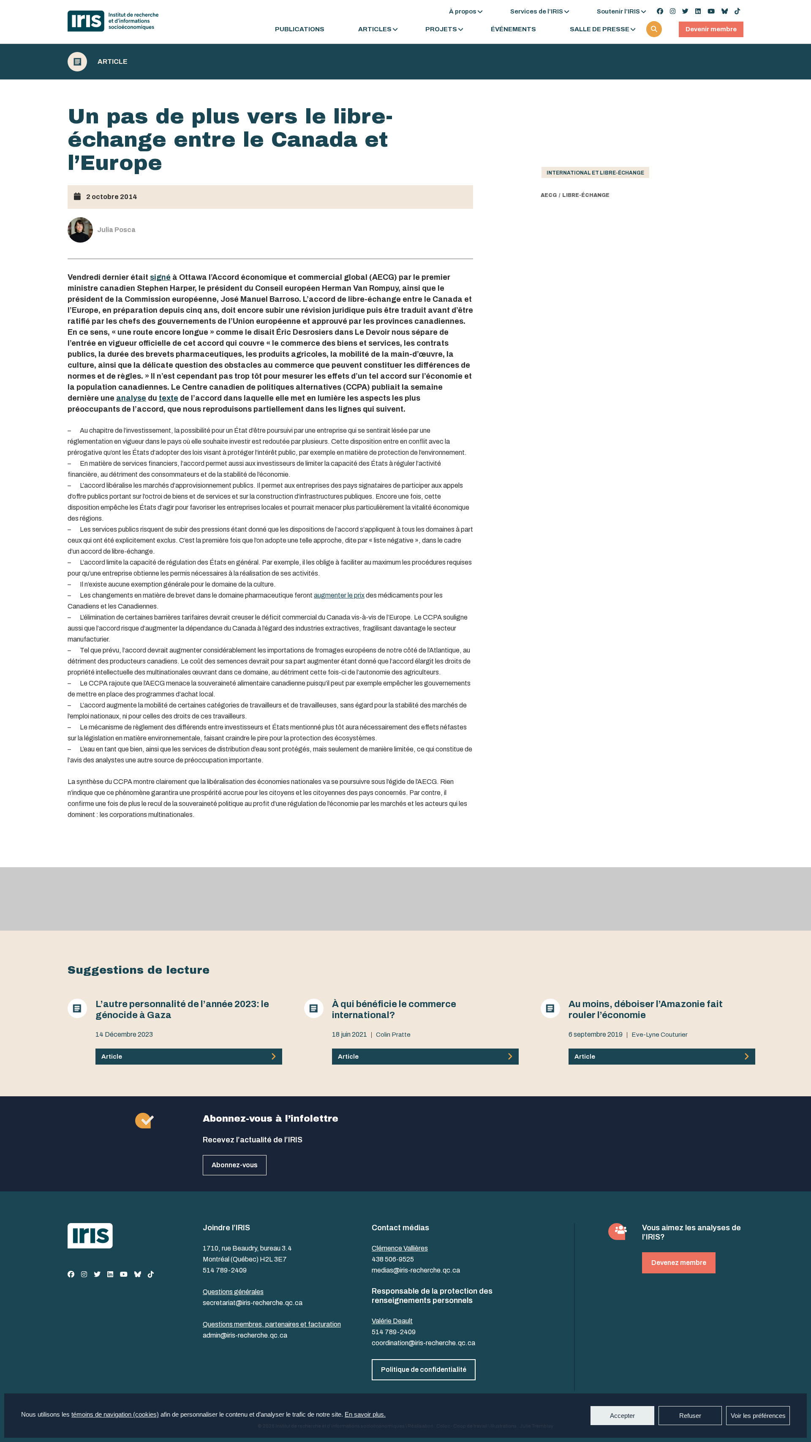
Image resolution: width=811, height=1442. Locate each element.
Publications (299, 29)
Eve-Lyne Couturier (659, 1034)
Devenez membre (678, 1262)
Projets (441, 29)
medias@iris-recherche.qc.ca (416, 1270)
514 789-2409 (225, 1270)
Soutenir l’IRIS (618, 11)
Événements (513, 29)
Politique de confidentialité (423, 1369)
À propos (462, 11)
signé (160, 277)
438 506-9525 (393, 1259)
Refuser (690, 1415)
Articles (375, 29)
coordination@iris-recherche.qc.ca (423, 1342)
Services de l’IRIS (536, 11)
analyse (131, 398)
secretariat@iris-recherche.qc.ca (252, 1302)
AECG (549, 195)
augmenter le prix (339, 595)
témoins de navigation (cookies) (115, 1414)
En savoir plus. (365, 1414)
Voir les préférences (758, 1415)
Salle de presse (599, 29)
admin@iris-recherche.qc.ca (245, 1335)
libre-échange (586, 195)
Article (113, 61)
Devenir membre (711, 29)
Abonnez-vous (235, 1165)
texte (168, 398)
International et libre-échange (595, 173)
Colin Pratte (393, 1034)
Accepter (622, 1415)
